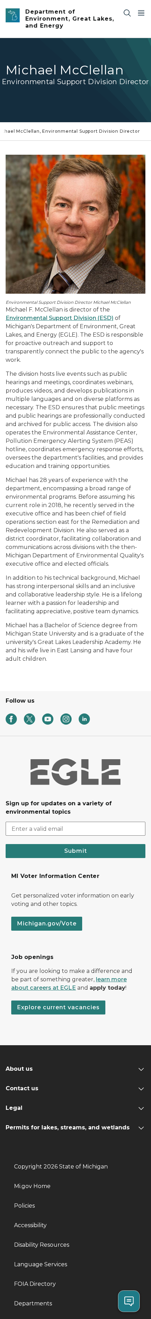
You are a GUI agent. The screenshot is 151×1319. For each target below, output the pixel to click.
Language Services (40, 1264)
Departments (33, 1303)
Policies (24, 1205)
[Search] (127, 12)
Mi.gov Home (32, 1186)
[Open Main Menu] (141, 12)
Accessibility (30, 1225)
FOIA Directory (35, 1284)
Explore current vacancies (58, 1007)
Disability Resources (41, 1244)
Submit (75, 851)
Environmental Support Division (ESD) (59, 318)
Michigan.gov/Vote (47, 923)
